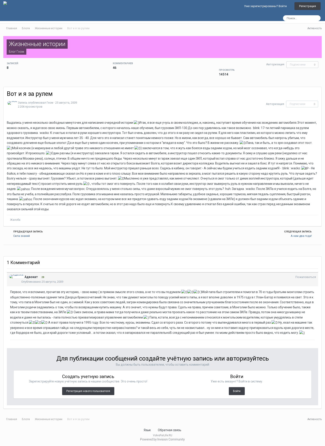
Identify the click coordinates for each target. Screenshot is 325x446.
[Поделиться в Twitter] (10, 250)
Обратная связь (169, 430)
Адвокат (31, 277)
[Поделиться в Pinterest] (19, 250)
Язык (147, 430)
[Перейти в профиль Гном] (12, 103)
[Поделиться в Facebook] (13, 250)
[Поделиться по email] (16, 250)
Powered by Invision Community (162, 439)
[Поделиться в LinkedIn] (4, 250)
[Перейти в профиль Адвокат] (17, 276)
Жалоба (15, 219)
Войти (237, 391)
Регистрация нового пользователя (88, 391)
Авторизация (275, 64)
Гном (20, 51)
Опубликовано (42, 281)
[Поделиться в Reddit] (7, 250)
